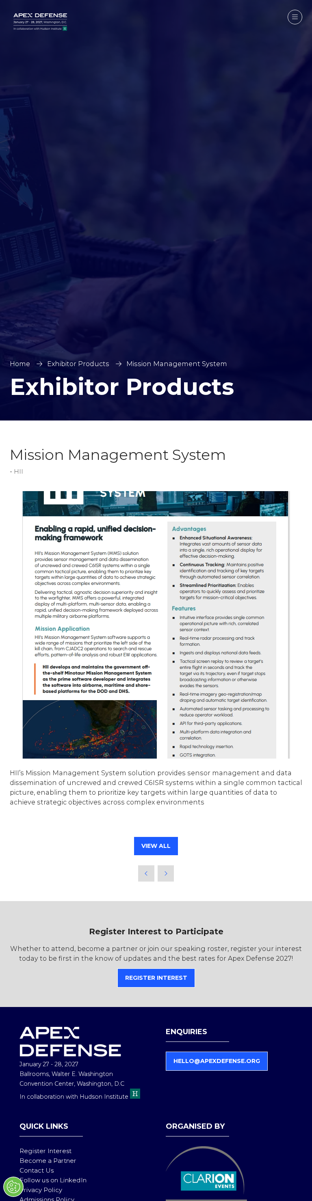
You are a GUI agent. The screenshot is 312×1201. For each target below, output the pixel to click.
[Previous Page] (146, 873)
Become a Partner (48, 1160)
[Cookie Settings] (13, 1187)
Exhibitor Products (78, 364)
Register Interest (46, 1151)
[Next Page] (166, 873)
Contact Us (37, 1170)
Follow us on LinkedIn (53, 1180)
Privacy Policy (41, 1190)
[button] (295, 17)
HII (18, 471)
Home (20, 364)
